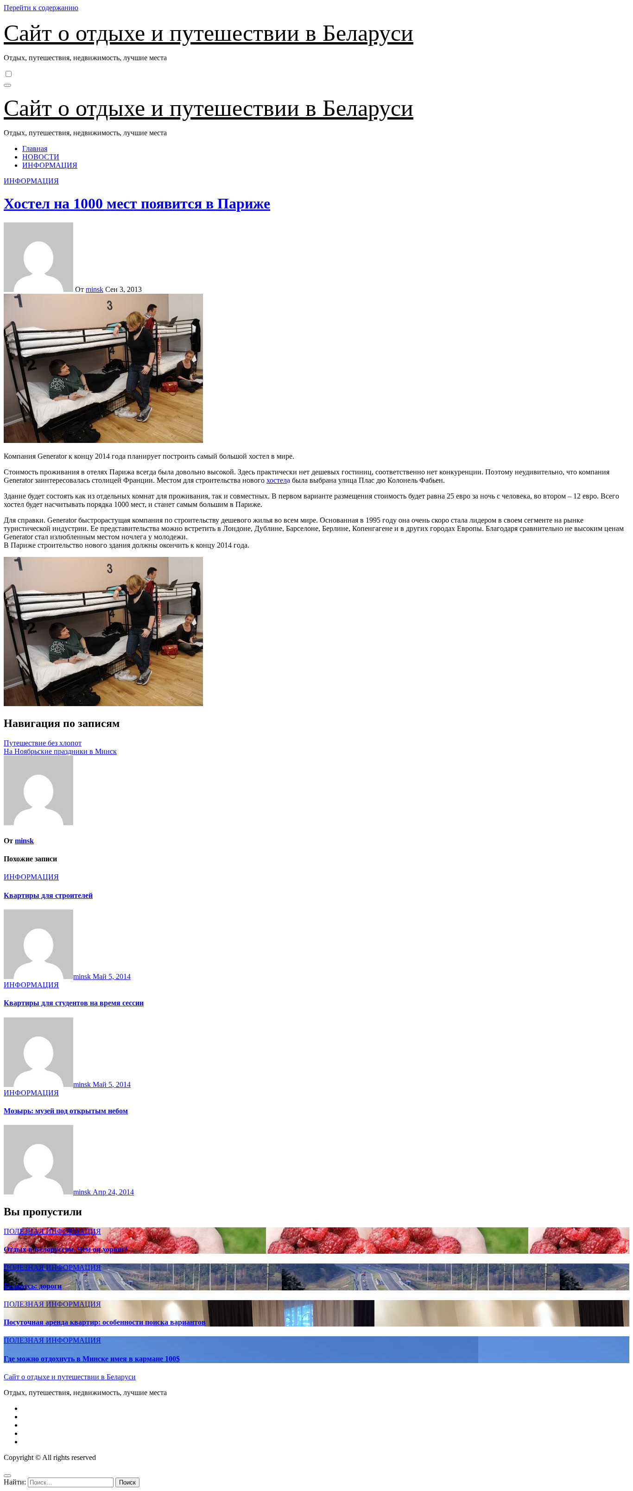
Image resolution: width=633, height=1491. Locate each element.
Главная (34, 148)
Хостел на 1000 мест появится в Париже (137, 203)
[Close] (7, 1475)
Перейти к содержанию (41, 8)
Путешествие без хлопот (43, 743)
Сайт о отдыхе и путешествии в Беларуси (208, 33)
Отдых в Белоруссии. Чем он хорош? (65, 1249)
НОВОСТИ (40, 157)
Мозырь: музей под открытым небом (66, 1111)
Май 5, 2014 (112, 976)
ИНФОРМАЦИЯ (49, 165)
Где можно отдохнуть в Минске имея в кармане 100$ (92, 1359)
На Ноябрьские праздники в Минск (60, 751)
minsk (94, 289)
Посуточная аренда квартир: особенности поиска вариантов (105, 1322)
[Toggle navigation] (7, 85)
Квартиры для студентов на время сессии (74, 1003)
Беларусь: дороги (33, 1286)
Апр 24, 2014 (113, 1192)
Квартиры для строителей (48, 895)
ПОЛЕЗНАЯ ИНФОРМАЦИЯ (52, 1231)
